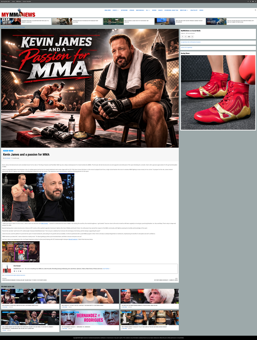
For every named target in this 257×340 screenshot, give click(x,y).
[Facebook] (14, 271)
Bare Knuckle (140, 10)
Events (115, 10)
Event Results (5, 312)
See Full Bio (106, 268)
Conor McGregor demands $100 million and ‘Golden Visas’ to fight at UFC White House (24, 279)
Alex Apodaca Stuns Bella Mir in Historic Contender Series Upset (20, 305)
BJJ (147, 10)
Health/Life (194, 10)
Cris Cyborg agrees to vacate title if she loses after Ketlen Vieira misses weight (144, 327)
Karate (160, 10)
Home (13, 1)
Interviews (124, 10)
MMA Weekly (44, 223)
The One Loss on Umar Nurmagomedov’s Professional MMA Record (139, 305)
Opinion (132, 10)
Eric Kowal (7, 158)
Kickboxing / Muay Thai (171, 10)
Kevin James (13, 275)
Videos (201, 10)
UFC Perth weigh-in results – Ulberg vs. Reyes (166, 279)
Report (4, 330)
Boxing (154, 10)
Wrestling (183, 10)
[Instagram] (18, 271)
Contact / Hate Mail (27, 1)
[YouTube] (20, 271)
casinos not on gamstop (186, 47)
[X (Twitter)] (16, 271)
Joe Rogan (7, 275)
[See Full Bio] (110, 269)
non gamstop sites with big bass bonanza (190, 42)
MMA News (18, 1)
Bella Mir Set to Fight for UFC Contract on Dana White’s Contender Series (82, 305)
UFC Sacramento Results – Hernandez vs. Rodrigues (76, 327)
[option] (25, 21)
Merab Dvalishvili (73, 239)
